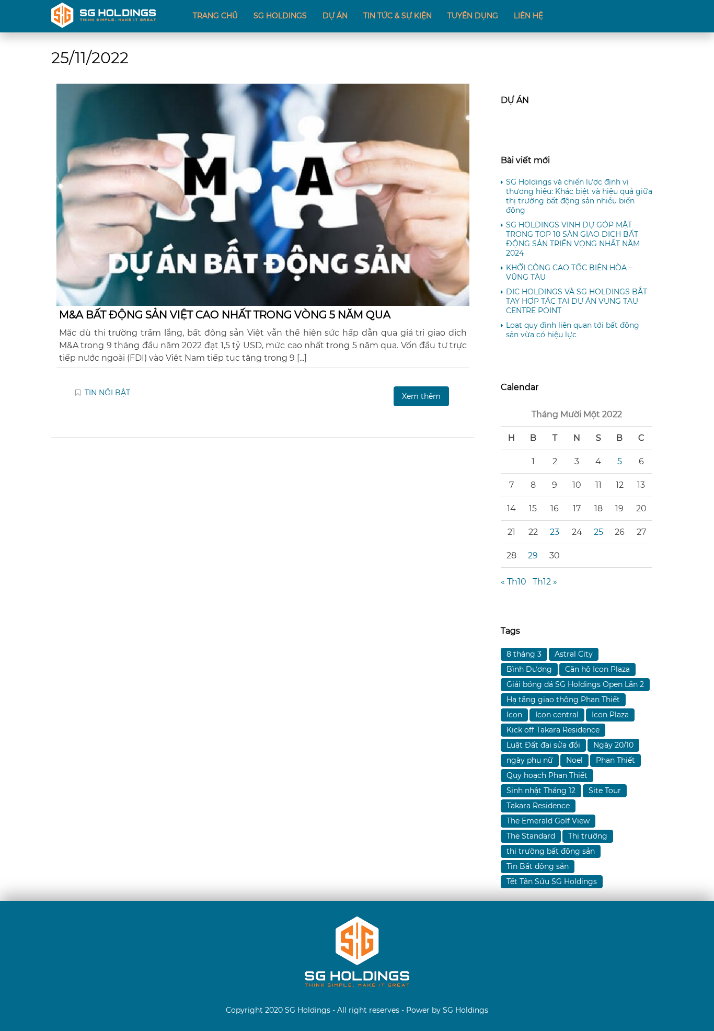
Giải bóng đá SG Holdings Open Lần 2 (575, 684)
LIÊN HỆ (528, 15)
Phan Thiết (615, 760)
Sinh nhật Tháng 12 (540, 790)
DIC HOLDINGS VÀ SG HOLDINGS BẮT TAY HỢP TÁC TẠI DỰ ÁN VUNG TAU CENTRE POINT (576, 301)
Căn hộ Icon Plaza (597, 669)
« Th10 (513, 582)
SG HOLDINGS (280, 15)
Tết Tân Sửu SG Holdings (551, 881)
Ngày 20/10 (613, 745)
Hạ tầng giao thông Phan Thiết (563, 699)
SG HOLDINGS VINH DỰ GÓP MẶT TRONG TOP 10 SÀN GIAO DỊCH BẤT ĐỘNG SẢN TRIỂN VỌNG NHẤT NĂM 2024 (573, 239)
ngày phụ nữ (529, 760)
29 (533, 555)
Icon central (557, 714)
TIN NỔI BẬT (107, 392)
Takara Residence (538, 805)
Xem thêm (421, 396)
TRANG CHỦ (215, 15)
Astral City (574, 654)
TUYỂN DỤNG (472, 15)
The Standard (530, 836)
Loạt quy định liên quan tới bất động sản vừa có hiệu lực (572, 329)
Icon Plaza (610, 714)
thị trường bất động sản (550, 851)
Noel (574, 760)
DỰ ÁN (335, 15)
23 (554, 532)
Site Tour (605, 790)
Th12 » (545, 582)
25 (598, 532)
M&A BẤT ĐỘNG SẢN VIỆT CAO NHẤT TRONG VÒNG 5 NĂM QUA (224, 314)
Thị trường (587, 836)
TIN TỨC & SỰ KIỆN (397, 15)
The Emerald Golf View (548, 821)
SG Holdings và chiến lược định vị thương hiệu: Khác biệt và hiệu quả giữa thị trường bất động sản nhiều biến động (579, 196)
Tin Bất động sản (537, 866)
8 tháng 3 (524, 654)
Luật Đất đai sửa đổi (543, 745)
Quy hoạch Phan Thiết (547, 775)
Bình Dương (529, 669)
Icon (514, 714)
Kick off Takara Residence (553, 730)
